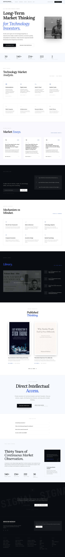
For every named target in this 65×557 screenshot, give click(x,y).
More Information (17, 363)
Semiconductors (6, 547)
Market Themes (5, 543)
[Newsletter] (7, 530)
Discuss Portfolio (24, 405)
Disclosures (54, 544)
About (53, 540)
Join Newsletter (9, 45)
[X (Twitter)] (3, 530)
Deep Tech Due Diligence (32, 544)
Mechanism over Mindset (32, 541)
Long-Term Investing (19, 540)
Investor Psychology (19, 544)
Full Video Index (57, 265)
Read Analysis (7, 156)
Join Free (38, 526)
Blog (40, 544)
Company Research (6, 541)
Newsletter (42, 543)
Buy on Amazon (10, 363)
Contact (53, 543)
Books (41, 541)
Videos (41, 540)
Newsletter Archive (6, 544)
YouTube (41, 547)
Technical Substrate (31, 540)
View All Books (31, 368)
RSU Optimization (31, 543)
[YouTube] (5, 530)
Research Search (49, 459)
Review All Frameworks (57, 213)
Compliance (54, 554)
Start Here (60, 554)
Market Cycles (17, 541)
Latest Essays (5, 540)
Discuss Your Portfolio (26, 45)
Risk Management (18, 543)
